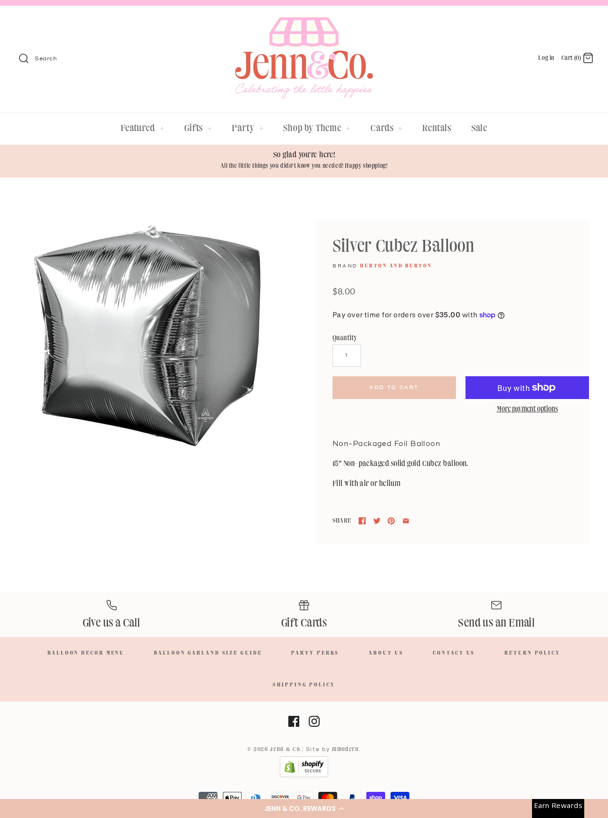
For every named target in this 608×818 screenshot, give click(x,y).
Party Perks (315, 653)
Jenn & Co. (285, 749)
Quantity (344, 338)
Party (248, 128)
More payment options (527, 409)
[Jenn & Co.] (304, 21)
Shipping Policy (304, 685)
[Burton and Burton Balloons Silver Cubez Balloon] (147, 335)
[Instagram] (314, 721)
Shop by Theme (317, 128)
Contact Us (454, 653)
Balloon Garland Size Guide (208, 653)
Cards (386, 128)
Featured (143, 128)
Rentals (436, 128)
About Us (386, 653)
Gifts (198, 128)
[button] (304, 808)
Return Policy (532, 653)
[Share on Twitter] (376, 520)
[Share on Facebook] (362, 520)
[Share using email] (405, 520)
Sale (479, 128)
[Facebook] (293, 721)
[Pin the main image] (391, 520)
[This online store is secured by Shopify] (304, 775)
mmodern (345, 749)
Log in (546, 58)
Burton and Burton (396, 266)
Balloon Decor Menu (86, 653)
